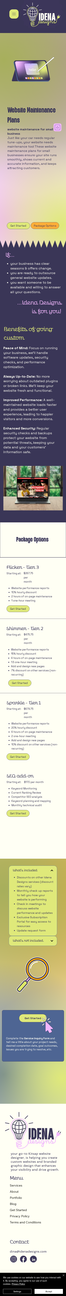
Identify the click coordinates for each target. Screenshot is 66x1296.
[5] (33, 1259)
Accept (48, 1291)
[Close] (61, 1277)
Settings (17, 1291)
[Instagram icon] (13, 1259)
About (14, 1191)
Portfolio (16, 1198)
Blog (13, 1204)
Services (16, 1185)
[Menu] (14, 14)
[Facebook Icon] (23, 1259)
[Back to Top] (57, 127)
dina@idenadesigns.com (28, 1251)
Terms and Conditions (25, 1222)
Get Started (18, 1210)
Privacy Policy (20, 1216)
